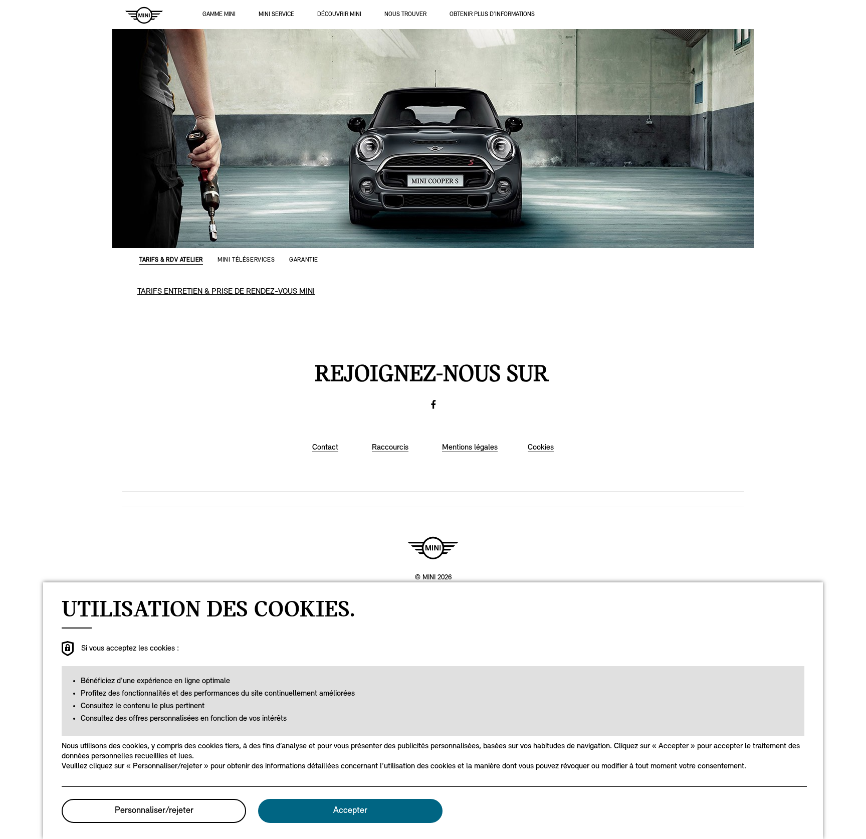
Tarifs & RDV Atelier (171, 260)
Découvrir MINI (339, 15)
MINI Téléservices (246, 260)
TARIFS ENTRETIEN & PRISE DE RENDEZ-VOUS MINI (226, 292)
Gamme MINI (219, 15)
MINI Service (276, 15)
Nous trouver (405, 15)
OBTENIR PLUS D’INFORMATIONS (492, 15)
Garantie (303, 260)
